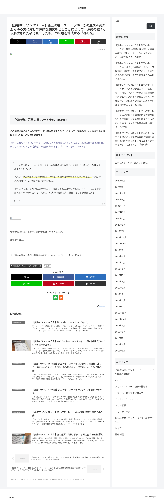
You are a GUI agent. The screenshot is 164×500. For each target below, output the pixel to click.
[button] (98, 41)
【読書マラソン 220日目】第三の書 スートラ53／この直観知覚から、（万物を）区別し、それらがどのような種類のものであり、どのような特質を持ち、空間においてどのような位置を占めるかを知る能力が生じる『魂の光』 (134, 95)
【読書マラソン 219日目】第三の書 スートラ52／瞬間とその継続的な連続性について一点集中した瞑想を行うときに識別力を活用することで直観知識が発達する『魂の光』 (134, 119)
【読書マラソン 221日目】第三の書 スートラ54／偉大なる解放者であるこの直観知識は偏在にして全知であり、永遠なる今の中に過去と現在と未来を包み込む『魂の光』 (134, 71)
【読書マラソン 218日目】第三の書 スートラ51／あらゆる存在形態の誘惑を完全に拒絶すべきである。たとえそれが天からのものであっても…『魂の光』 (134, 139)
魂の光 (48, 266)
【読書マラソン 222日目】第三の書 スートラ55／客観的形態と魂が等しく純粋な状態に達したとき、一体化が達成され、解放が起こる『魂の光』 (134, 51)
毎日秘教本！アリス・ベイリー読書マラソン (27, 266)
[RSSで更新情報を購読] (61, 297)
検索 (117, 21)
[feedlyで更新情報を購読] (55, 297)
